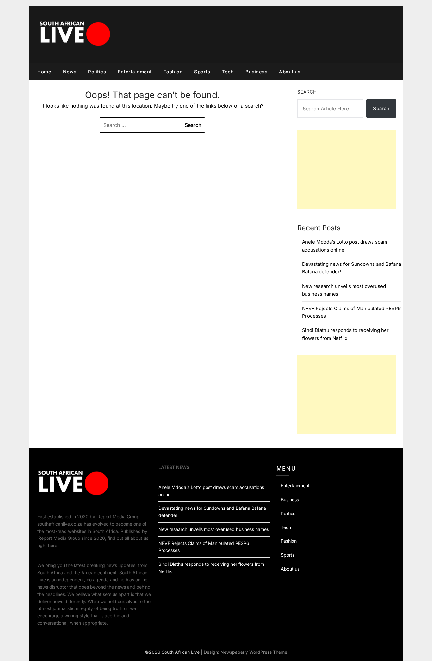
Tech (228, 72)
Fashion (173, 72)
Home (44, 72)
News (69, 72)
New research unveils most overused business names (213, 529)
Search (307, 92)
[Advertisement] (346, 169)
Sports (202, 72)
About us (289, 72)
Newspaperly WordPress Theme (253, 652)
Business (256, 72)
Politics (97, 72)
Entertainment (135, 72)
